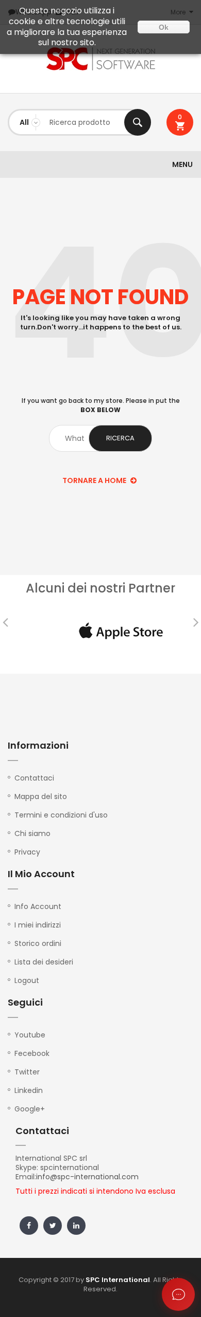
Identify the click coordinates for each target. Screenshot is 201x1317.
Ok (164, 27)
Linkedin (28, 1090)
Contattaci (34, 778)
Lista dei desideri (43, 962)
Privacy (27, 852)
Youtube (29, 1035)
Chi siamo (32, 833)
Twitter (27, 1072)
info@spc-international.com (87, 1177)
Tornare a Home (95, 481)
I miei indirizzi (37, 925)
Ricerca (137, 122)
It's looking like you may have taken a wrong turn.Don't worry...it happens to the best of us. (100, 322)
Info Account (37, 906)
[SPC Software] (100, 59)
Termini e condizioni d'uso (61, 815)
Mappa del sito (40, 796)
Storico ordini (37, 943)
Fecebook (31, 1053)
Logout (26, 980)
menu (182, 164)
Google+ (29, 1109)
